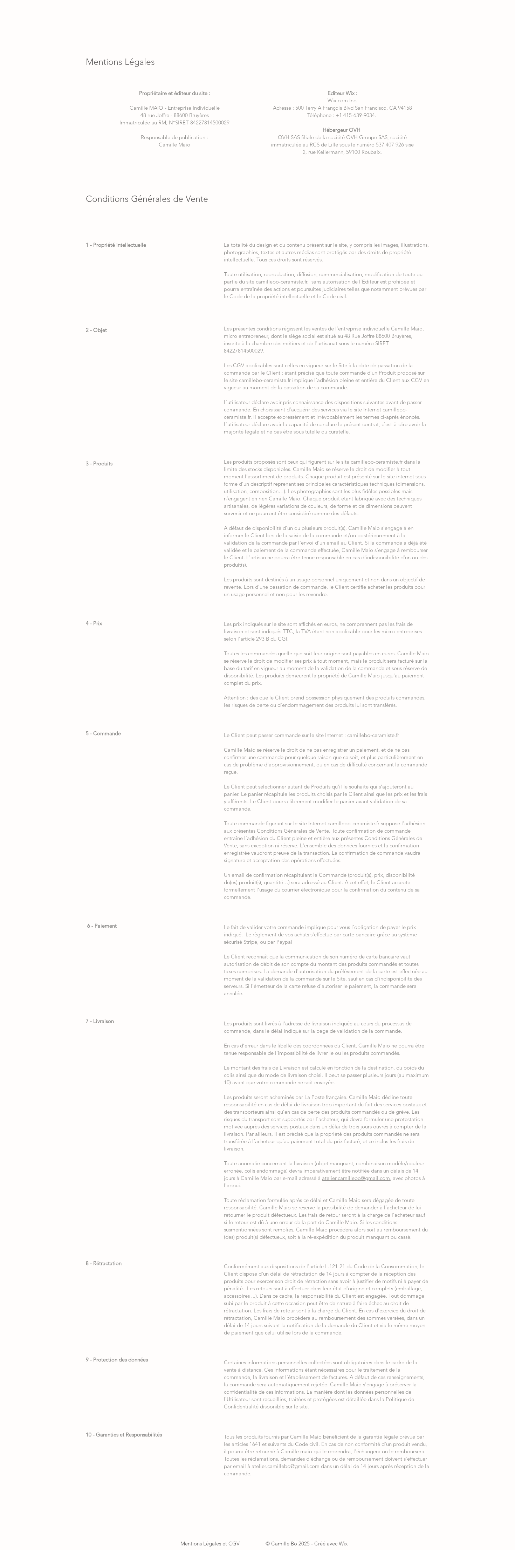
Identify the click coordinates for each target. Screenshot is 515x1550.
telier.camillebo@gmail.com (357, 1178)
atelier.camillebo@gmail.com (286, 1466)
